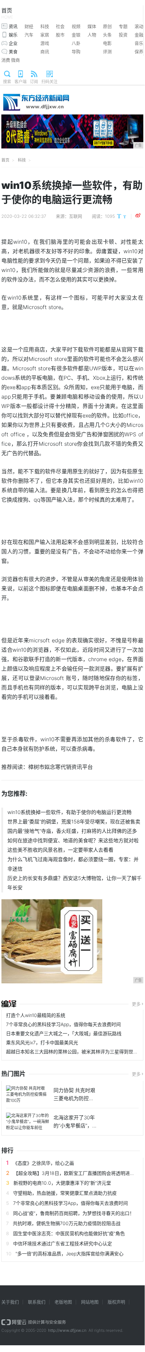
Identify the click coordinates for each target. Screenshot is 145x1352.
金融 (139, 34)
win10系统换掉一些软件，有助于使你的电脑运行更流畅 (69, 812)
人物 (91, 34)
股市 (60, 34)
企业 (13, 43)
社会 (60, 26)
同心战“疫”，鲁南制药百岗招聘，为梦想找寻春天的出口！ (73, 1213)
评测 (107, 51)
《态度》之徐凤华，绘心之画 (43, 1163)
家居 (44, 34)
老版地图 (63, 1302)
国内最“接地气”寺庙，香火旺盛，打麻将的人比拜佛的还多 (72, 831)
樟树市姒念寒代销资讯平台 (60, 767)
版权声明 (116, 1302)
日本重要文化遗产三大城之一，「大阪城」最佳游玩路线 (63, 1033)
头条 (107, 34)
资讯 (13, 26)
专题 (123, 26)
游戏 (44, 43)
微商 (15, 60)
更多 (136, 1004)
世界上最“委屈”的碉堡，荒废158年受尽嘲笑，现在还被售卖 (73, 821)
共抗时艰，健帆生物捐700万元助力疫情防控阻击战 (66, 1223)
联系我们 (36, 1302)
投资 (123, 34)
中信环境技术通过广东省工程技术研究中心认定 (62, 1243)
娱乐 (13, 34)
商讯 (44, 51)
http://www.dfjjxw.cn (67, 1330)
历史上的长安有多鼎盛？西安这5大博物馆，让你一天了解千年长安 (74, 883)
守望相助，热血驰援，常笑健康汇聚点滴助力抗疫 (65, 1193)
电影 (107, 43)
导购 (76, 51)
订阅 (34, 81)
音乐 (139, 43)
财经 (29, 26)
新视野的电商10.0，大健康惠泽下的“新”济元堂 (62, 1183)
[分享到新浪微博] (138, 215)
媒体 (91, 26)
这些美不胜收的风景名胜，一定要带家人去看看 (60, 850)
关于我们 (10, 1302)
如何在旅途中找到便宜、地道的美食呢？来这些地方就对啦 (73, 840)
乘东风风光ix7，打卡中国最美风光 (42, 1042)
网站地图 (90, 1302)
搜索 (7, 81)
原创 (107, 26)
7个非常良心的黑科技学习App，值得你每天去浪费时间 (63, 1024)
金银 (76, 34)
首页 (7, 13)
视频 (76, 26)
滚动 (139, 26)
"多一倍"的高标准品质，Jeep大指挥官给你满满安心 (69, 1253)
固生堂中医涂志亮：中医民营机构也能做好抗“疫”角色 (69, 1233)
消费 (5, 60)
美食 (13, 51)
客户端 (20, 81)
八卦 (76, 43)
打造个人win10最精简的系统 (35, 1015)
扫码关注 (49, 81)
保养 (139, 51)
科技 (44, 26)
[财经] (8, 1004)
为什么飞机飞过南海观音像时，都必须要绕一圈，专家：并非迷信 (73, 864)
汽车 (29, 34)
